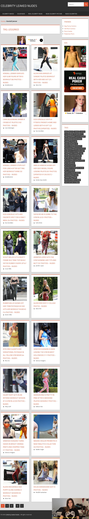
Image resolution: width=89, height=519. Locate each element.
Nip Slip (75, 144)
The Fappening (68, 175)
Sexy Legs (74, 160)
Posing (81, 153)
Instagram (68, 139)
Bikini (66, 131)
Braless (71, 131)
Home (3, 21)
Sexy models (81, 160)
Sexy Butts (67, 160)
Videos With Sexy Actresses (72, 182)
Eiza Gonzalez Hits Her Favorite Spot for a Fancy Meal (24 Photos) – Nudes (14, 217)
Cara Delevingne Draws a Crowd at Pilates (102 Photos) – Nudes (14, 122)
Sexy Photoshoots (70, 165)
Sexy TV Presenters (70, 170)
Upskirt (75, 177)
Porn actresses (73, 153)
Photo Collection (73, 151)
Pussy (66, 156)
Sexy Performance (70, 163)
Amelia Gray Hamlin (41, 180)
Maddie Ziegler (40, 449)
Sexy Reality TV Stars (70, 168)
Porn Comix (68, 31)
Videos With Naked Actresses (72, 180)
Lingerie (67, 141)
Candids (76, 131)
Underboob (68, 177)
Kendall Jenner (9, 85)
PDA (66, 151)
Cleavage (82, 131)
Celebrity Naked (8, 14)
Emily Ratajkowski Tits (77, 134)
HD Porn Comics (69, 29)
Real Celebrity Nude (35, 14)
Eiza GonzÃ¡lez (40, 131)
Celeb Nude (21, 14)
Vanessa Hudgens (41, 360)
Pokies (66, 153)
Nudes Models (68, 148)
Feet (84, 136)
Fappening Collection (76, 136)
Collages (67, 134)
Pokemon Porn (69, 34)
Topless (76, 175)
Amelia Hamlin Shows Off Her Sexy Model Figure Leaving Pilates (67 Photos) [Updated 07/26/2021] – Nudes (45, 171)
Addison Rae (39, 406)
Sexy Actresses (77, 158)
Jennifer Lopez (40, 266)
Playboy (82, 151)
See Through (68, 158)
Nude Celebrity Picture (54, 14)
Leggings (79, 139)
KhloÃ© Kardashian (41, 492)
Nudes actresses (69, 146)
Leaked (73, 139)
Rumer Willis (8, 315)
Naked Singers (68, 144)
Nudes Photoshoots (79, 148)
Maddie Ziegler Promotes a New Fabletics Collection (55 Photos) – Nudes (45, 444)
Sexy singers (80, 168)
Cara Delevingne (9, 128)
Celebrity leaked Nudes (19, 5)
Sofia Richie (39, 223)
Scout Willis (8, 269)
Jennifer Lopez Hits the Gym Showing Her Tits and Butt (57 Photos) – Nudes (45, 260)
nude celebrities (71, 14)
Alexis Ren (38, 85)
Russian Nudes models (75, 156)
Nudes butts (78, 146)
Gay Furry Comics (70, 26)
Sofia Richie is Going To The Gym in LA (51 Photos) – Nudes (45, 217)
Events (66, 136)
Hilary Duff (8, 406)
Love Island (73, 141)
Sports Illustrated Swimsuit (72, 172)
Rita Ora (7, 360)
